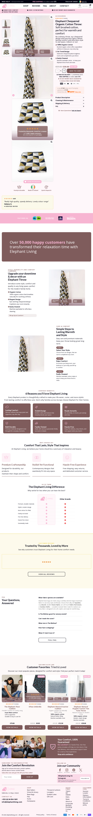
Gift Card (50, 797)
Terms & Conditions (86, 800)
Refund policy (85, 804)
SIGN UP (30, 777)
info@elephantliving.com (10, 802)
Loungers (50, 792)
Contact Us (68, 810)
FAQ (45, 6)
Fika (28, 797)
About (52, 6)
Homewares (31, 801)
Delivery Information (87, 796)
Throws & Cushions (53, 790)
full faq (52, 640)
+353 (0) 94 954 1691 (17, 1)
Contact (64, 6)
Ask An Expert (76, 110)
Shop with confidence (65, 754)
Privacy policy (40, 815)
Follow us (85, 778)
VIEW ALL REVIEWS (47, 574)
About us (69, 801)
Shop (25, 6)
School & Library (32, 792)
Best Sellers (31, 790)
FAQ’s (67, 797)
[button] (59, 18)
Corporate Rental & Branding (69, 805)
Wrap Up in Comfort (16, 315)
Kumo (29, 799)
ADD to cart (75, 71)
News (67, 799)
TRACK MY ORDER (71, 1)
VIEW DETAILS (12, 727)
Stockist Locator (85, 792)
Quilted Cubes (51, 794)
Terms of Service (51, 815)
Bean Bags (30, 794)
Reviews (36, 6)
